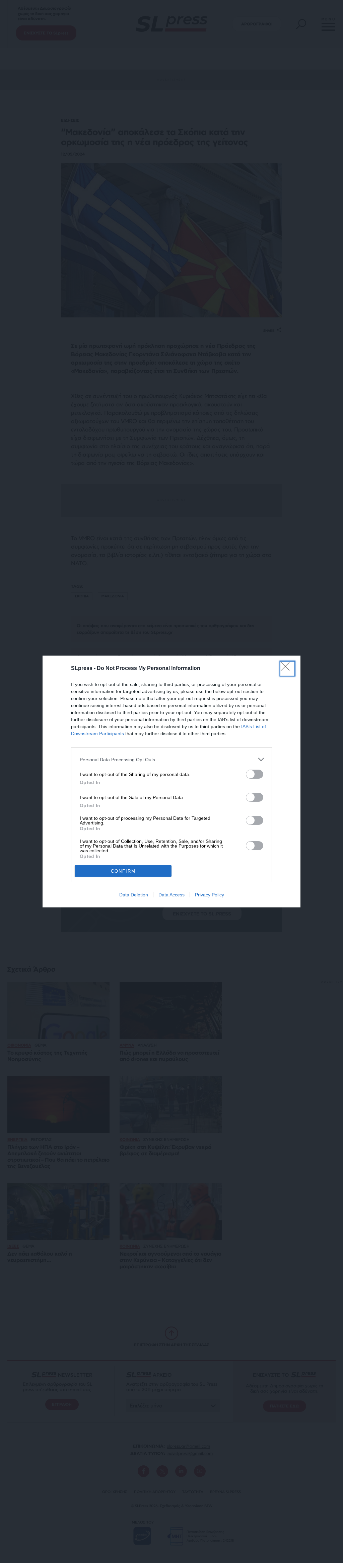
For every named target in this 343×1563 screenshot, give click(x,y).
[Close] (287, 668)
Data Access (171, 894)
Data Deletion (133, 894)
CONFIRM (123, 871)
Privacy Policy (209, 894)
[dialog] (171, 781)
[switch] (254, 774)
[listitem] (171, 759)
